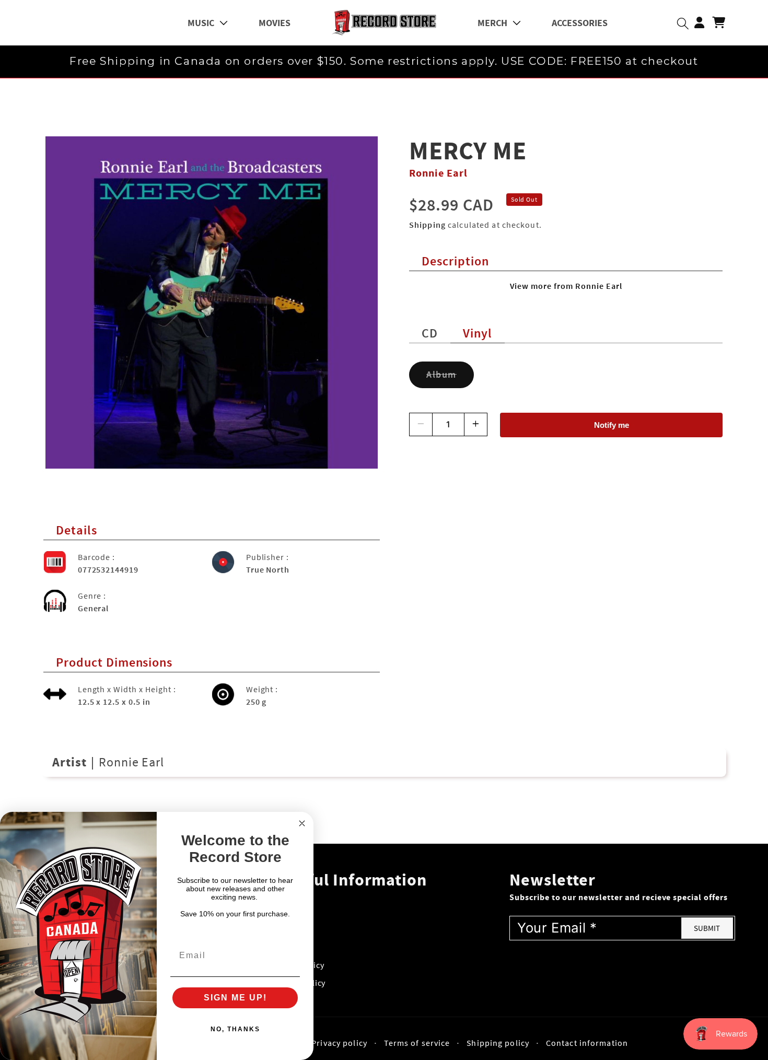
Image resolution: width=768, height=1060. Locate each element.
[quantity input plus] (475, 424)
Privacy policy (339, 1043)
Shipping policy (498, 1043)
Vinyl (477, 333)
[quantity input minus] (421, 424)
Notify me (611, 425)
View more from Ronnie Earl (566, 286)
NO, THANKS (235, 1029)
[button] (208, 23)
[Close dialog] (302, 823)
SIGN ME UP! (235, 997)
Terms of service (417, 1043)
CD (430, 333)
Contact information (587, 1043)
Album (450, 378)
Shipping (427, 224)
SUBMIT (707, 928)
